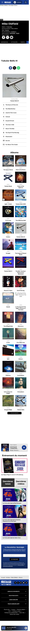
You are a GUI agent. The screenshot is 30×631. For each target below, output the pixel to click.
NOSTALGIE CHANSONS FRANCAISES (14, 447)
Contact (13, 609)
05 (8, 27)
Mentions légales (21, 609)
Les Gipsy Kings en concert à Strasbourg (12, 474)
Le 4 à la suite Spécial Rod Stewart (12, 503)
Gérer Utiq (21, 612)
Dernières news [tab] (8, 482)
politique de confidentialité (8, 566)
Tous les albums (14, 413)
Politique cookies (16, 611)
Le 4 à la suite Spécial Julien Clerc (12, 537)
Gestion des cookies (14, 614)
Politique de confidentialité (11, 612)
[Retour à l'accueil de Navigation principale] (8, 2)
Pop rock (12, 33)
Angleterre (13, 31)
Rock (17, 33)
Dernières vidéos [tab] (21, 482)
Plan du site (6, 609)
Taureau (7, 30)
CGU (9, 611)
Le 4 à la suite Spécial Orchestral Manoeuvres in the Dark (11, 520)
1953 (10, 27)
